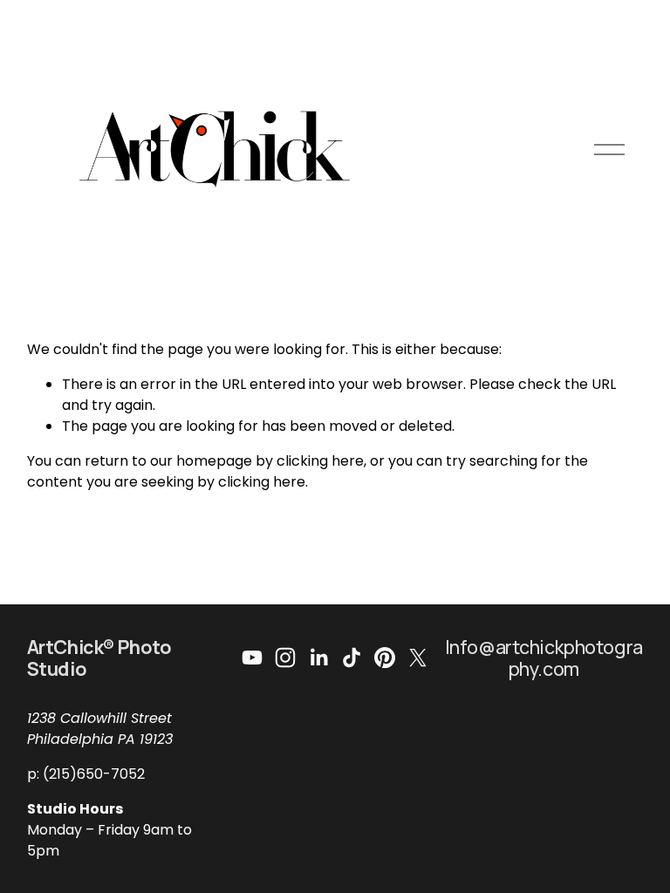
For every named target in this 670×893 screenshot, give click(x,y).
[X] (417, 657)
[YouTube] (252, 657)
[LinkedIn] (318, 657)
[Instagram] (285, 657)
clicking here (320, 461)
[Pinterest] (384, 657)
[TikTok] (351, 657)
